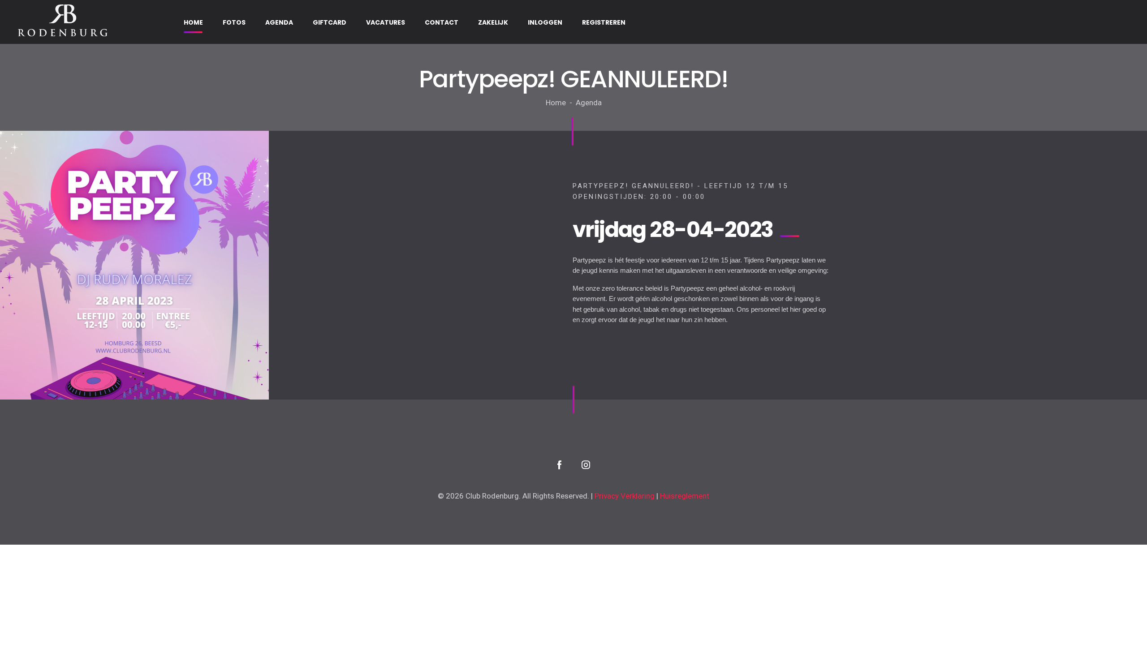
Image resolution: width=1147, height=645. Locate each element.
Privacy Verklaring (625, 495)
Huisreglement (684, 495)
